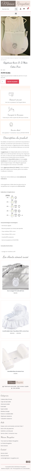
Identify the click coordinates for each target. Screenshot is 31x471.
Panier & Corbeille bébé (7, 414)
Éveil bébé (3, 406)
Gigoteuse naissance (6, 416)
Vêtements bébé (5, 404)
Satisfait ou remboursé (7, 431)
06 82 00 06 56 (5, 455)
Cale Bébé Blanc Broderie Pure (15, 371)
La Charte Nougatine (6, 443)
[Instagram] (27, 462)
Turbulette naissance (6, 418)
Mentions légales (5, 468)
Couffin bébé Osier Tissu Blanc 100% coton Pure (15, 331)
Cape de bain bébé (6, 402)
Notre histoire (4, 446)
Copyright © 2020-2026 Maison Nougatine (15, 466)
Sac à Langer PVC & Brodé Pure (15, 291)
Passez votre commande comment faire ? (12, 426)
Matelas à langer (5, 411)
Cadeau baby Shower (6, 399)
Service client (4, 453)
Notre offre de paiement (7, 428)
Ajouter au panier (12, 81)
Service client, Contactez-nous (9, 433)
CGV (11, 468)
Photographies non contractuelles (21, 468)
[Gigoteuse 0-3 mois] (15, 36)
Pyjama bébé (4, 409)
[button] (16, 13)
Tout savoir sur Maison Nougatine (9, 441)
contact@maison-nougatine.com (10, 458)
